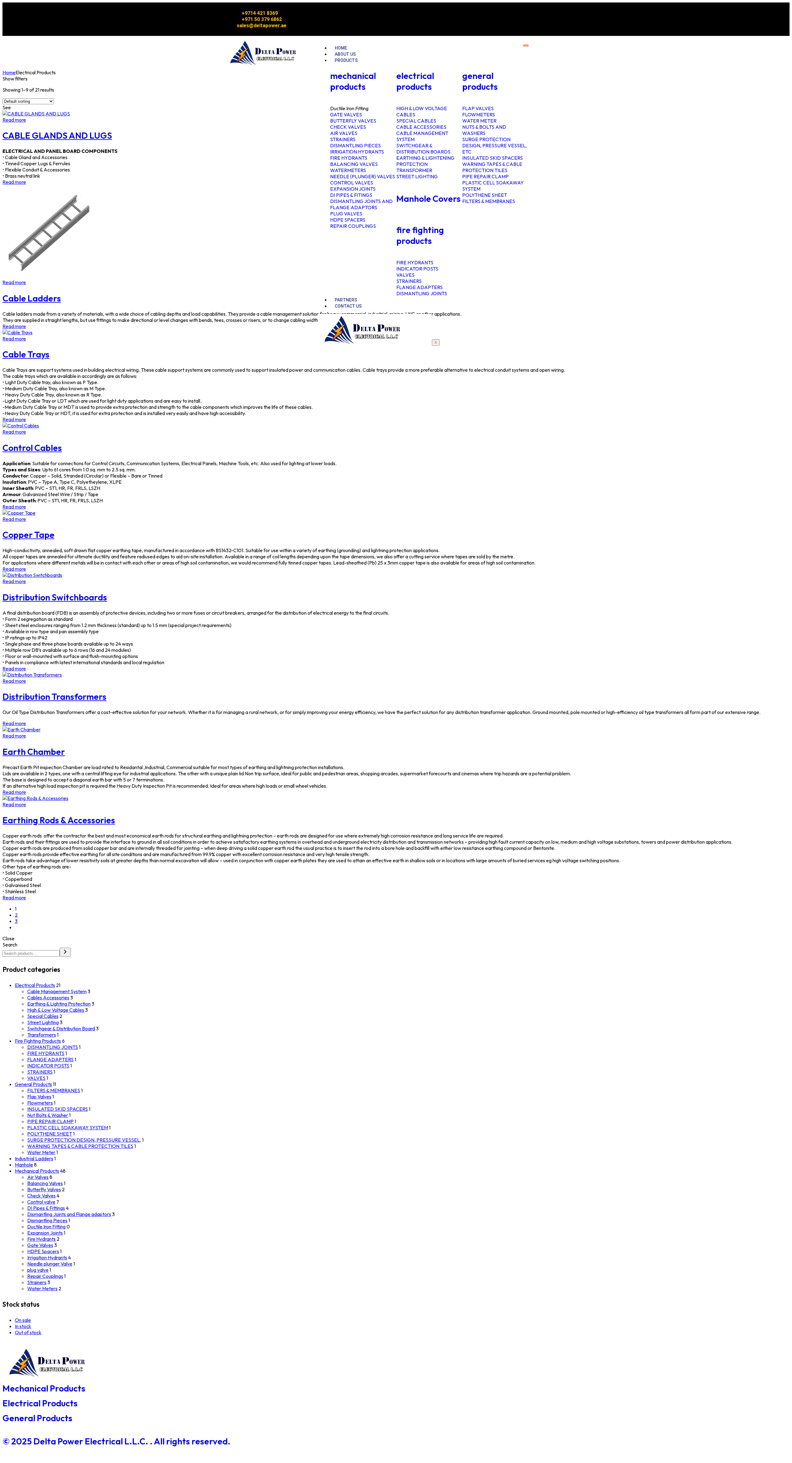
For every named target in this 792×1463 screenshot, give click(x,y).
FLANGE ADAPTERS (50, 1059)
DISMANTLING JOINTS (52, 1047)
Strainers (36, 1282)
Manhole (24, 1165)
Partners (346, 299)
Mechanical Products (37, 1171)
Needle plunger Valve (49, 1264)
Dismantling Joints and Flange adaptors (69, 1214)
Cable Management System (57, 991)
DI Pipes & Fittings (46, 1208)
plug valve (38, 1270)
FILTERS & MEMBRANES (53, 1090)
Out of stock (28, 1332)
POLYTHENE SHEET (49, 1134)
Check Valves (41, 1195)
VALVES (36, 1078)
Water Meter (41, 1152)
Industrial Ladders (34, 1158)
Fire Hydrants (41, 1239)
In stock (23, 1326)
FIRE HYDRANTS (45, 1053)
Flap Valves (39, 1096)
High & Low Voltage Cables (55, 1010)
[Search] (65, 952)
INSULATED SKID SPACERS (57, 1109)
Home (341, 47)
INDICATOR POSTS (48, 1066)
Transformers (41, 1035)
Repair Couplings (45, 1276)
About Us (345, 54)
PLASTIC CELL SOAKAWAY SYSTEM (67, 1127)
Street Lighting (43, 1022)
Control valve (41, 1202)
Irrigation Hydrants (47, 1257)
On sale (23, 1320)
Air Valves (38, 1177)
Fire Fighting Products (38, 1041)
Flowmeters (40, 1103)
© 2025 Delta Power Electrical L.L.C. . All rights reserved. (116, 1441)
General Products (33, 1084)
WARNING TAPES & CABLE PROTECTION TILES (80, 1146)
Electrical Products (35, 985)
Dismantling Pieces (47, 1220)
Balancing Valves (45, 1183)
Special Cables (42, 1016)
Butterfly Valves (44, 1189)
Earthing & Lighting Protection (59, 1004)
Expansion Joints (45, 1233)
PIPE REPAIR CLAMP (50, 1121)
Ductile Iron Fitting (46, 1226)
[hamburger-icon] (525, 45)
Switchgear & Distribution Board (61, 1028)
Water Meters (42, 1288)
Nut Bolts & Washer (47, 1115)
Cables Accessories (48, 997)
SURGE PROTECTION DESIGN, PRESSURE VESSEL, (84, 1140)
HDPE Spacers (43, 1251)
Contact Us (348, 306)
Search (9, 944)
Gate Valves (40, 1245)
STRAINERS (40, 1072)
